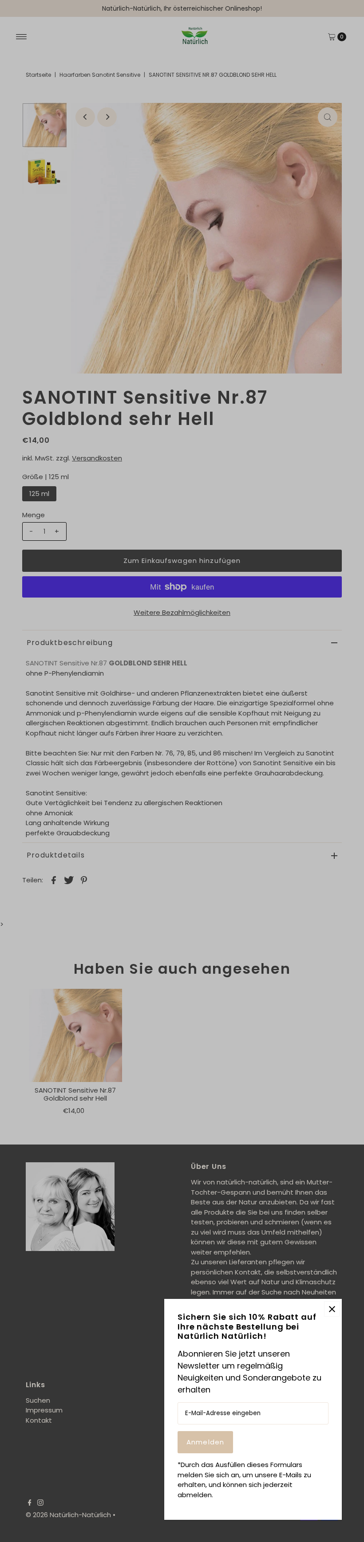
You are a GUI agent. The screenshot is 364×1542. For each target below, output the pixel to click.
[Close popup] (332, 1309)
